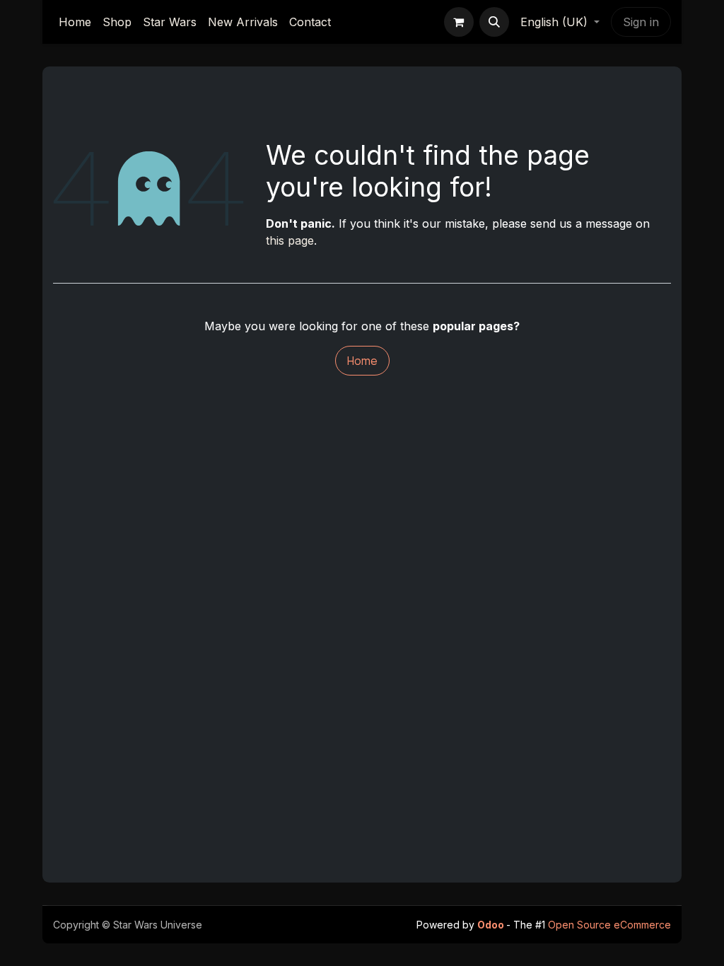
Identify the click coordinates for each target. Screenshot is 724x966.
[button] (494, 22)
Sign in (641, 22)
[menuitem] (75, 22)
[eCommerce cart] (459, 22)
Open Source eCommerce (609, 925)
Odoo (491, 925)
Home (362, 360)
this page (290, 240)
